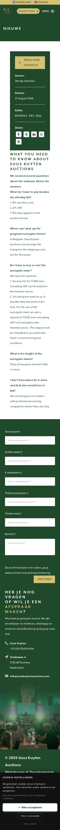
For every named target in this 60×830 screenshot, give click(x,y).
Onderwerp (13, 513)
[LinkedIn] (34, 134)
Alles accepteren (30, 807)
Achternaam (13, 452)
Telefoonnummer (16, 493)
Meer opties (30, 823)
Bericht (10, 534)
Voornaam (12, 431)
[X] (26, 134)
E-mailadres (13, 472)
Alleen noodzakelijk (30, 816)
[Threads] (18, 141)
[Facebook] (18, 134)
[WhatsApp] (41, 134)
